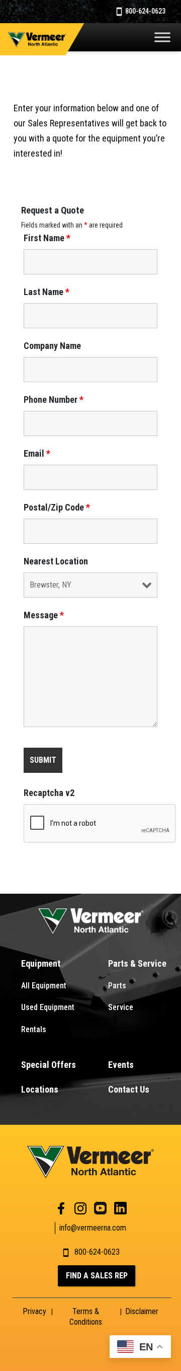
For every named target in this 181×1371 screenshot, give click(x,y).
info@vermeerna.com (92, 1228)
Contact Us (128, 1089)
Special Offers (48, 1064)
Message (44, 615)
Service (120, 1007)
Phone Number (53, 400)
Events (121, 1064)
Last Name (46, 292)
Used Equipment (47, 1007)
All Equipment (43, 985)
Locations (39, 1089)
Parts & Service (137, 963)
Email (37, 454)
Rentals (33, 1029)
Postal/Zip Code (57, 507)
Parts (117, 985)
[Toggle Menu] (162, 37)
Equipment (40, 963)
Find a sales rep (97, 1275)
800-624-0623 (144, 11)
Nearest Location (56, 561)
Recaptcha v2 (49, 793)
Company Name (52, 346)
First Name (47, 238)
